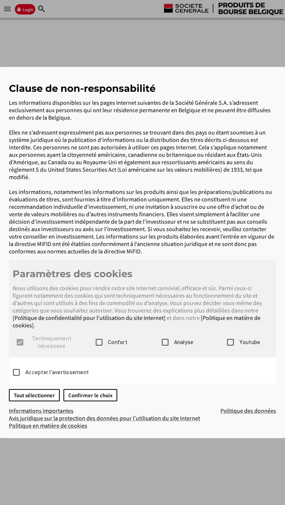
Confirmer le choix (90, 395)
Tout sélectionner (34, 395)
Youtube (250, 342)
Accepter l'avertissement (57, 372)
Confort (117, 342)
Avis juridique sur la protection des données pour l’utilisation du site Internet (104, 418)
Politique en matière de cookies (48, 425)
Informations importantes (41, 410)
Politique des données (248, 410)
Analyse (184, 342)
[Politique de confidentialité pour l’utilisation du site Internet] (89, 317)
